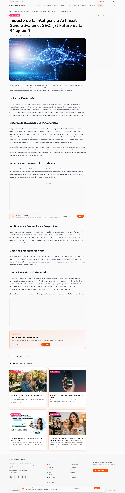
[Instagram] (101, 1)
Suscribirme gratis (101, 470)
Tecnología (76, 5)
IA (44, 5)
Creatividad (83, 5)
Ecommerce (63, 5)
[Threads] (109, 1)
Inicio (10, 11)
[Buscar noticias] (114, 5)
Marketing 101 (92, 5)
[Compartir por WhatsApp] (24, 356)
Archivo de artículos (75, 462)
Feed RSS (14, 473)
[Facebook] (106, 1)
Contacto (72, 472)
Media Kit (72, 470)
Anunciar (100, 5)
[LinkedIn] (104, 1)
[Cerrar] (102, 488)
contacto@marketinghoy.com (19, 470)
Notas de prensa (74, 475)
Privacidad (73, 477)
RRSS (69, 5)
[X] (98, 1)
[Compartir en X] (17, 356)
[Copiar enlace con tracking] (28, 356)
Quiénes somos (74, 464)
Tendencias (39, 5)
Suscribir (80, 216)
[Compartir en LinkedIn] (20, 356)
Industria (49, 5)
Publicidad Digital (18, 11)
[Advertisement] (48, 197)
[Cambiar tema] (114, 1)
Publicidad (55, 5)
